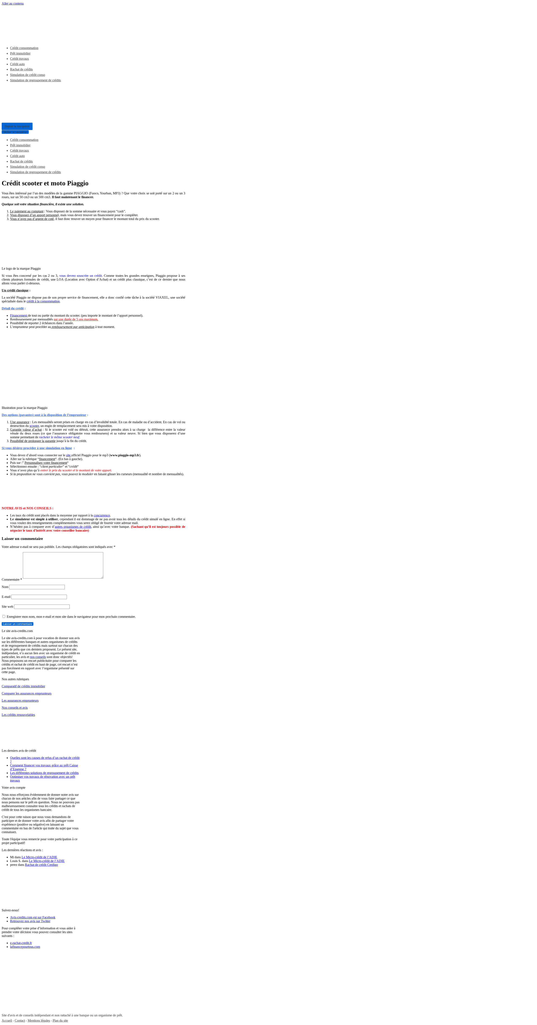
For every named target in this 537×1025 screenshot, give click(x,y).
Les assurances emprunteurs (20, 700)
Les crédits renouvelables (18, 715)
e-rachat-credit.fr (21, 943)
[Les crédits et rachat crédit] (33, 38)
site (68, 455)
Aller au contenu (13, 3)
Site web (7, 606)
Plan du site (60, 1020)
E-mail (6, 596)
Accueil (7, 1020)
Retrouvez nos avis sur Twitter (30, 921)
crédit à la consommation (43, 301)
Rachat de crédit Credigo (41, 864)
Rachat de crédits (21, 69)
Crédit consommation (24, 48)
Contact (20, 1020)
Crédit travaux (19, 58)
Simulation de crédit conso (27, 75)
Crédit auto (17, 64)
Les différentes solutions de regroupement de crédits (44, 773)
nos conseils (38, 657)
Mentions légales (39, 1020)
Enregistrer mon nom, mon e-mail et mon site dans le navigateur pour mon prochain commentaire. (71, 616)
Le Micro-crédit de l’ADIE (39, 857)
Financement (19, 315)
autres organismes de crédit (73, 526)
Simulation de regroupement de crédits (35, 80)
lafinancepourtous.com (25, 946)
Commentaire (12, 579)
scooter (34, 426)
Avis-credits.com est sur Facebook (32, 917)
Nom (5, 587)
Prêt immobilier (20, 53)
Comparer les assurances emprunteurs (26, 693)
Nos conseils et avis (15, 707)
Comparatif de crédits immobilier (23, 686)
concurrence (102, 515)
